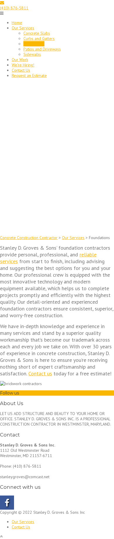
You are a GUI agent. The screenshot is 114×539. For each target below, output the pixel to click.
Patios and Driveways (42, 49)
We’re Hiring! (23, 65)
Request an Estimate (29, 75)
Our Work (20, 59)
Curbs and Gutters (39, 38)
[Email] (2, 2)
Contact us (40, 373)
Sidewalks (32, 54)
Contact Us (21, 70)
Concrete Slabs (36, 33)
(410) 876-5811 (14, 8)
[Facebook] (21, 393)
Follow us (9, 393)
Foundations (33, 43)
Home (17, 22)
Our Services (23, 28)
